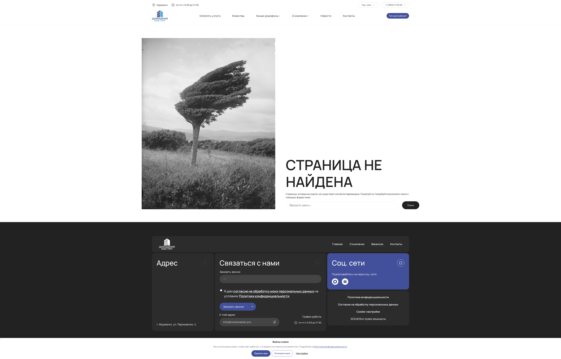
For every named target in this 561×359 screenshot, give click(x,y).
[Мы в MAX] (335, 281)
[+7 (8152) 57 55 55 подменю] (404, 5)
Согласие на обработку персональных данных (368, 304)
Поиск (410, 205)
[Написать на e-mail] (345, 281)
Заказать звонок (230, 272)
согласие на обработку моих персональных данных (273, 291)
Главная (337, 244)
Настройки (302, 353)
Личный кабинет (398, 15)
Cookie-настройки (368, 311)
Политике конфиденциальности (330, 346)
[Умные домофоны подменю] (279, 16)
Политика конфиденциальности (368, 297)
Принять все (261, 353)
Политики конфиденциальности (264, 296)
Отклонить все (282, 353)
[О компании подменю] (308, 16)
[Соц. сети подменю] (373, 5)
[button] (400, 263)
